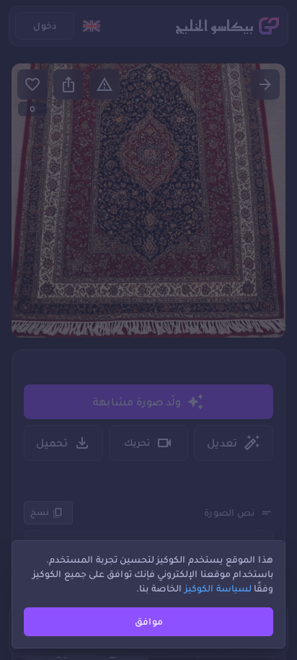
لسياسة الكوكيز (218, 588)
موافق (149, 621)
